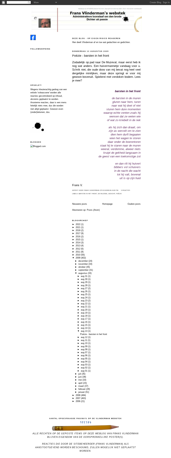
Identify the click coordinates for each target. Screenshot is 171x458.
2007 (78, 398)
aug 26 (84, 291)
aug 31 (84, 276)
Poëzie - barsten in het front (90, 55)
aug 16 (84, 322)
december (83, 261)
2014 (78, 242)
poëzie (119, 193)
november (83, 264)
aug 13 (84, 331)
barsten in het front (88, 193)
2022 (78, 224)
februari (82, 389)
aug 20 (84, 310)
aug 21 (84, 306)
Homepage (107, 204)
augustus (83, 273)
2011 (78, 251)
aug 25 (84, 294)
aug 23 (84, 300)
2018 (78, 230)
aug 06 (84, 355)
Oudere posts (134, 204)
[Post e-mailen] (119, 190)
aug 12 (84, 337)
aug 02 (84, 367)
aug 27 (84, 288)
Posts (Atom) (93, 210)
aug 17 (84, 319)
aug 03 (84, 364)
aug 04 (84, 361)
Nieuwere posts (79, 204)
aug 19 (84, 313)
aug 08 (84, 349)
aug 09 (84, 346)
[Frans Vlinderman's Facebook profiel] (33, 39)
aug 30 (84, 279)
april (80, 383)
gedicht (111, 193)
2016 (78, 236)
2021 (78, 227)
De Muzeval (103, 193)
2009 (78, 258)
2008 (78, 395)
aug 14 (84, 328)
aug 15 (84, 325)
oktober (82, 267)
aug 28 (84, 285)
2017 (78, 233)
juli (80, 374)
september (83, 270)
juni (80, 377)
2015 (78, 239)
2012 (78, 248)
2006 (78, 401)
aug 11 (84, 340)
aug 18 (84, 316)
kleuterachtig (45, 89)
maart (81, 386)
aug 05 (84, 358)
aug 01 (84, 371)
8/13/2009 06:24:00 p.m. (111, 190)
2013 (78, 245)
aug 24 (84, 297)
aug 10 (84, 343)
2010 (78, 254)
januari (81, 392)
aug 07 (84, 352)
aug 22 (84, 303)
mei (80, 380)
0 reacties (125, 190)
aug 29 (84, 282)
